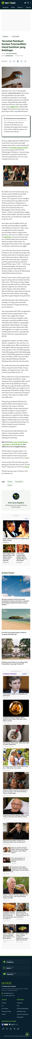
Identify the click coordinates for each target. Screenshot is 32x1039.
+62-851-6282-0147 (9, 995)
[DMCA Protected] (6, 1024)
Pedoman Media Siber (23, 1008)
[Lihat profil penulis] (16, 499)
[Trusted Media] (2, 1024)
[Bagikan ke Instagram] (14, 61)
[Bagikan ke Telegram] (17, 61)
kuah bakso (8, 237)
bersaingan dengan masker (18, 147)
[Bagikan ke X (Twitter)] (25, 61)
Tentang (4, 1002)
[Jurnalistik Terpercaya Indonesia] (15, 1025)
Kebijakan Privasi (21, 1011)
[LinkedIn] (18, 1028)
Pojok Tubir (15, 36)
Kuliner (13, 7)
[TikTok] (10, 1028)
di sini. (27, 467)
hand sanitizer (19, 481)
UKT (14, 107)
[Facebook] (14, 1028)
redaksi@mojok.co (8, 993)
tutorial (10, 485)
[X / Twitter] (6, 1028)
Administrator (8, 473)
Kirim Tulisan (5, 1008)
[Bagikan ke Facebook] (21, 61)
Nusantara (5, 7)
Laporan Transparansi (22, 1014)
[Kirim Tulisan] (25, 3)
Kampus (20, 7)
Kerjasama (19, 1002)
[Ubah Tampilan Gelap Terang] (27, 1034)
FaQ (18, 1005)
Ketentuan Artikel (6, 1011)
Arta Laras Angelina (16, 503)
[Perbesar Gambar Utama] (16, 87)
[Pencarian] (28, 3)
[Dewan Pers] (10, 1025)
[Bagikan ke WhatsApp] (10, 61)
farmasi (10, 481)
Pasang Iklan (20, 1017)
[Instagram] (3, 1028)
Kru (3, 1005)
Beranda (5, 36)
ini (26, 458)
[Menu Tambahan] (30, 3)
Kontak (4, 1014)
